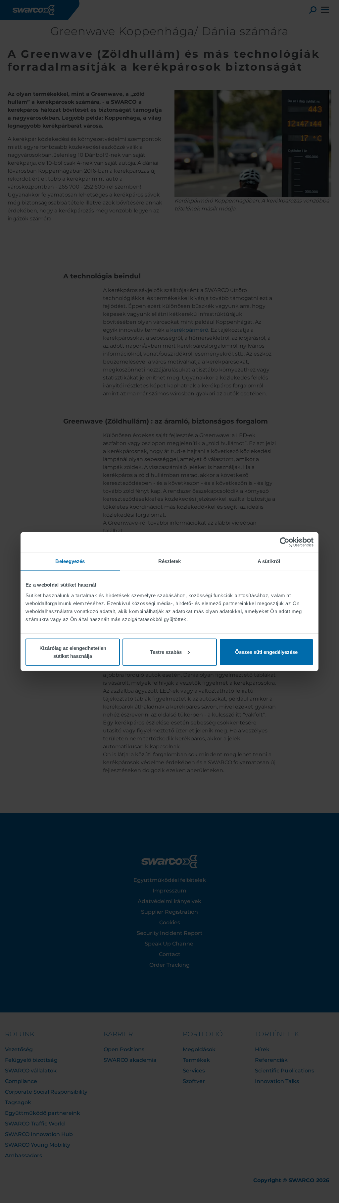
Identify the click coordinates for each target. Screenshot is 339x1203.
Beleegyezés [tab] (70, 561)
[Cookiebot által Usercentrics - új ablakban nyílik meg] (285, 542)
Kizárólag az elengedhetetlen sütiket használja (72, 652)
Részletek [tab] (169, 561)
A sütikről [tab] (269, 561)
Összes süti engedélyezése (266, 652)
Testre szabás (166, 652)
